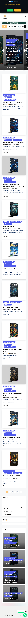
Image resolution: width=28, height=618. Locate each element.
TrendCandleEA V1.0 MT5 (11, 476)
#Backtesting (10, 42)
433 (17, 491)
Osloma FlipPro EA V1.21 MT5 (12, 102)
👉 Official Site (18, 10)
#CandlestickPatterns (9, 99)
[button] (11, 68)
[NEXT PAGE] (21, 492)
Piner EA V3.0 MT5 (9, 226)
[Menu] (25, 16)
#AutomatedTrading (12, 40)
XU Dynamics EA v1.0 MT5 (18, 26)
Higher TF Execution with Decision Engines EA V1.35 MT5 (14, 507)
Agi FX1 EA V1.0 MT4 (10, 268)
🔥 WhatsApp (10, 10)
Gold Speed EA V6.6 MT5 (11, 437)
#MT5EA (6, 221)
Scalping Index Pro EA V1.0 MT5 (13, 51)
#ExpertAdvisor (11, 44)
